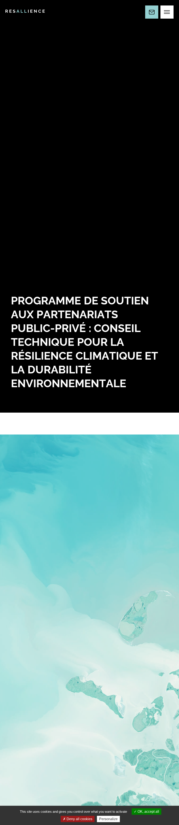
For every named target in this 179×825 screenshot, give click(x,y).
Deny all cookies (79, 819)
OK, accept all (148, 811)
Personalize (108, 819)
